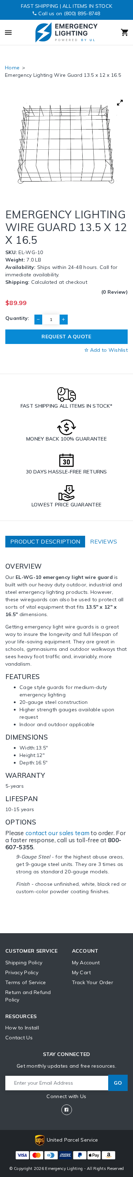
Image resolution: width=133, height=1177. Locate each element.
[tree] (66, 144)
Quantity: (17, 318)
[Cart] (116, 32)
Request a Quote (66, 336)
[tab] (45, 541)
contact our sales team (57, 833)
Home (12, 67)
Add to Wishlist (108, 350)
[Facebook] (66, 1109)
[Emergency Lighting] (66, 32)
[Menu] (16, 32)
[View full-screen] (120, 102)
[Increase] (63, 320)
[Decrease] (38, 320)
